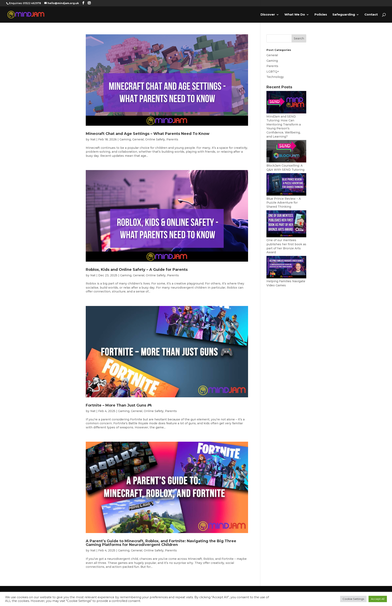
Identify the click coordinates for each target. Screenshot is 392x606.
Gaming (125, 139)
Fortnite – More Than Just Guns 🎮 (119, 405)
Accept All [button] (377, 598)
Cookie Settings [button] (353, 598)
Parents (172, 139)
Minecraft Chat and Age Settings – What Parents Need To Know (147, 133)
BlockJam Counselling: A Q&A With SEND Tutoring (285, 167)
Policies (320, 14)
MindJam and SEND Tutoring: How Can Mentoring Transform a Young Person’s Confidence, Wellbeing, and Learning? (283, 126)
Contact (371, 14)
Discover (268, 14)
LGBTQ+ (272, 71)
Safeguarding (343, 14)
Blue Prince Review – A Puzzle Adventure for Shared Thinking (283, 202)
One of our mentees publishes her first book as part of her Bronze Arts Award (286, 246)
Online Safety (155, 139)
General (138, 139)
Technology (275, 77)
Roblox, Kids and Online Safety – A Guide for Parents (137, 269)
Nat (93, 139)
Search (299, 38)
